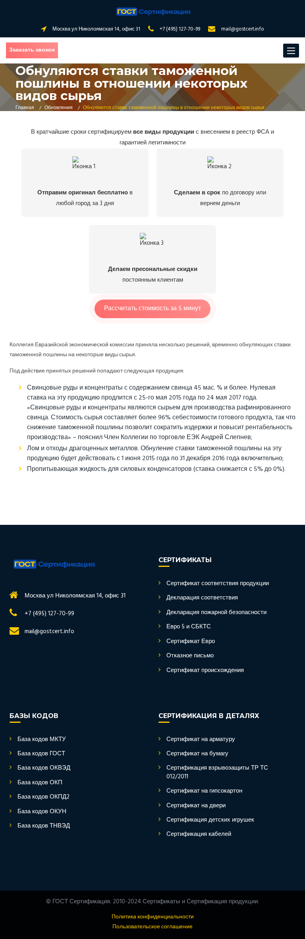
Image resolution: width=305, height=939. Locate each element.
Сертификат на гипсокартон (204, 791)
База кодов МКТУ (41, 739)
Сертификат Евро (190, 642)
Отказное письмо (190, 656)
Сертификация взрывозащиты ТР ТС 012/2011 (217, 772)
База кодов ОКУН (41, 812)
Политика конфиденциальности (153, 917)
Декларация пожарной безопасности (216, 613)
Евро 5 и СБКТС (188, 627)
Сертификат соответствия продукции (217, 584)
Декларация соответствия (202, 598)
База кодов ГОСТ (41, 754)
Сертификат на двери (196, 806)
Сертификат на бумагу (197, 754)
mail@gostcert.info (242, 29)
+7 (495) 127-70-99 (180, 29)
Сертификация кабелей (198, 834)
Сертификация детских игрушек (210, 820)
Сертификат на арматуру (200, 739)
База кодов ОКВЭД (43, 768)
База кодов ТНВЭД (43, 826)
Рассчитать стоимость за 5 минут (152, 308)
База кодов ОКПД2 (43, 797)
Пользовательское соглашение (152, 927)
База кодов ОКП (39, 783)
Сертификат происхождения (205, 670)
